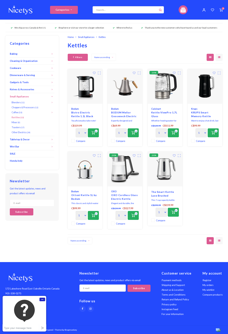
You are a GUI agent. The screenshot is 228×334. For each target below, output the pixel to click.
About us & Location (173, 289)
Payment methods (172, 280)
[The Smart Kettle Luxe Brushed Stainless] (165, 169)
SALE (12, 153)
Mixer (16, 122)
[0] (221, 10)
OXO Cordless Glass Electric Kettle (124, 197)
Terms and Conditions (173, 294)
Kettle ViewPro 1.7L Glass (164, 114)
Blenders (18, 102)
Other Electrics (21, 132)
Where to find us (124, 27)
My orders (208, 285)
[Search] (160, 9)
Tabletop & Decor (20, 139)
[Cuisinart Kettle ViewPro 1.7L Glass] (165, 86)
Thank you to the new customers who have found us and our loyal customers (181, 27)
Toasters (18, 127)
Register (207, 280)
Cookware (15, 68)
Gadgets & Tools (19, 82)
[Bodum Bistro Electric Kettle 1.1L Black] (85, 86)
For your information (173, 314)
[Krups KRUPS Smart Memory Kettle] (205, 86)
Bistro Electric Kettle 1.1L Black (82, 114)
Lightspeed (48, 329)
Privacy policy (169, 304)
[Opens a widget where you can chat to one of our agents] (24, 313)
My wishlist (208, 289)
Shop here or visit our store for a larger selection (81, 27)
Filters (78, 57)
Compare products (213, 294)
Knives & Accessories (22, 89)
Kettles (18, 117)
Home (71, 37)
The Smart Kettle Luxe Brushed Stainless (162, 193)
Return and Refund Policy (175, 299)
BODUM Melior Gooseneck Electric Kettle (123, 114)
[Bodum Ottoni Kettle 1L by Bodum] (85, 169)
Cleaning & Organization (24, 60)
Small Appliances (19, 96)
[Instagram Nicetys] (90, 309)
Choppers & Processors (25, 107)
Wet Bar (14, 146)
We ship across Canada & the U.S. (30, 27)
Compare (80, 141)
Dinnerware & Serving (22, 75)
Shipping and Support (173, 285)
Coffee (17, 112)
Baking (13, 53)
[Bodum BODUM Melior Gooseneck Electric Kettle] (125, 86)
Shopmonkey (70, 329)
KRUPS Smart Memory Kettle (201, 114)
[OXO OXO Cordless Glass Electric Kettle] (125, 169)
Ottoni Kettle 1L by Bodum (84, 197)
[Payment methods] (218, 329)
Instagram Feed (170, 309)
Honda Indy (16, 160)
